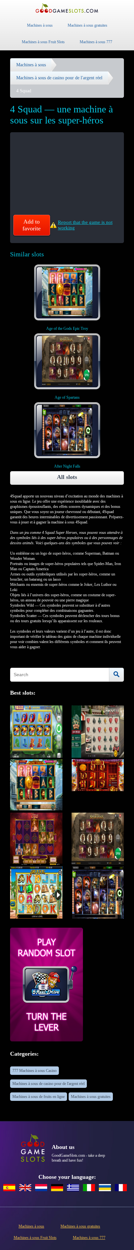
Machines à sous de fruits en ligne (38, 1096)
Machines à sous (40, 25)
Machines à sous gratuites (87, 25)
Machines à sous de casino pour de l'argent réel (48, 1083)
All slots (67, 477)
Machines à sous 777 (96, 42)
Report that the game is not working (85, 225)
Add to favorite (31, 225)
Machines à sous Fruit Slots (43, 42)
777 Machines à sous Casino (34, 1070)
